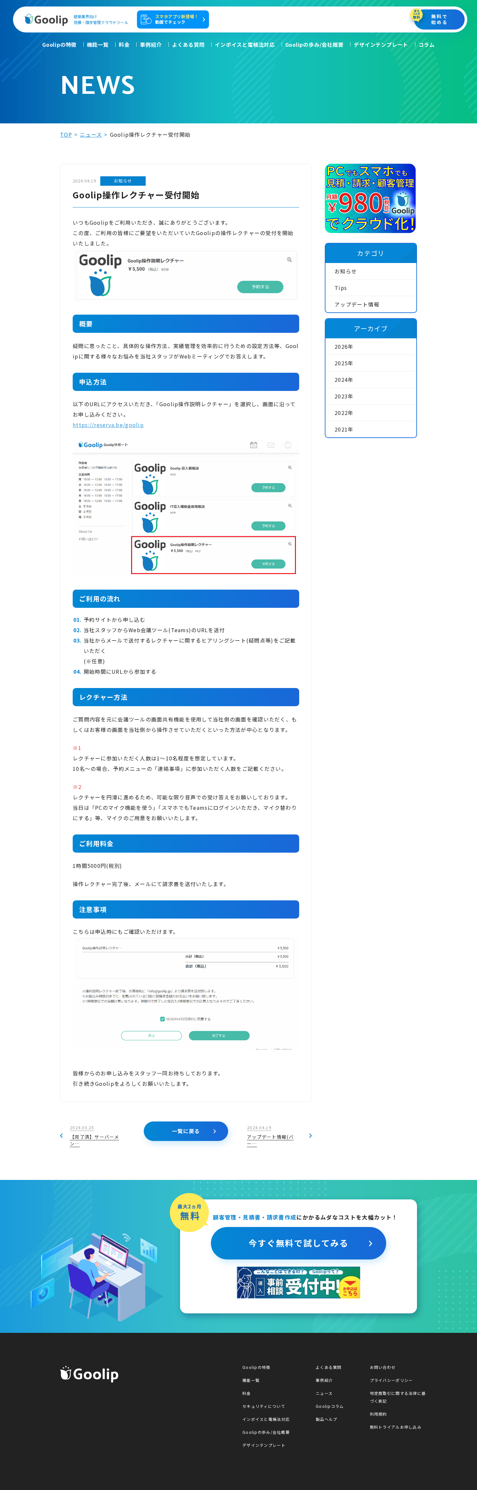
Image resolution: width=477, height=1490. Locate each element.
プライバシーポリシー (391, 1380)
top (66, 134)
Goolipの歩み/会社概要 (314, 44)
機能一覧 (98, 44)
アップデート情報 (357, 304)
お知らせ (346, 271)
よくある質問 (188, 44)
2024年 (344, 379)
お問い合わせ (383, 1367)
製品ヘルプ (326, 1419)
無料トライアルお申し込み (396, 1427)
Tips (341, 288)
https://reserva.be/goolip (108, 425)
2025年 (344, 363)
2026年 (344, 346)
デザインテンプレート (381, 44)
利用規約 (378, 1414)
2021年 (344, 429)
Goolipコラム (330, 1406)
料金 (124, 44)
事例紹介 (151, 44)
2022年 (344, 413)
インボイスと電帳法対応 (245, 44)
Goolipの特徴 (59, 44)
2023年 (344, 396)
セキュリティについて (263, 1406)
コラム (427, 44)
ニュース (91, 134)
